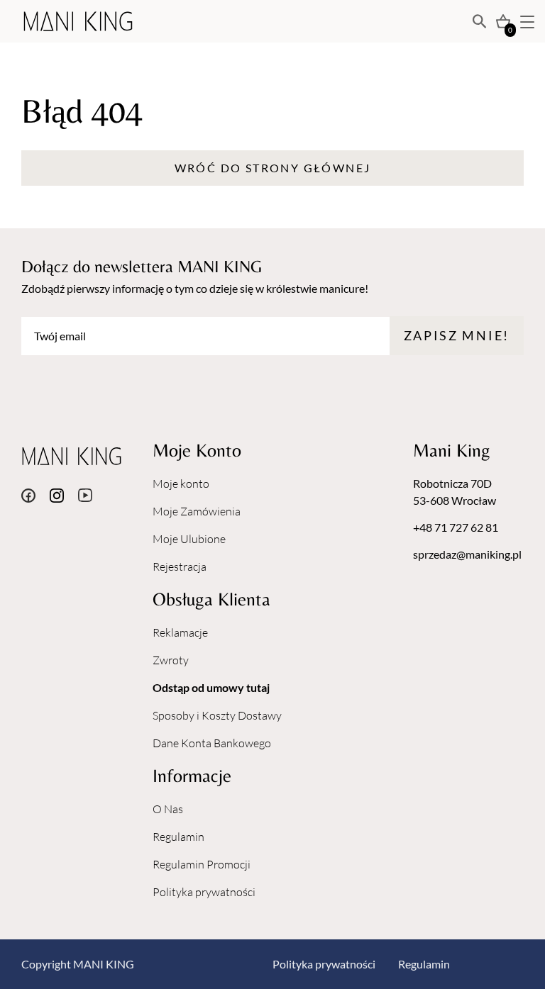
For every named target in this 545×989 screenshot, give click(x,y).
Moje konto (181, 483)
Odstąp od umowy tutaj (211, 687)
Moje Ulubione (189, 539)
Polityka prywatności (204, 892)
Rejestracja (180, 566)
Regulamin (178, 836)
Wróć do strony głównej (273, 167)
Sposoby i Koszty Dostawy (217, 715)
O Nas (168, 809)
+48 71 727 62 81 (455, 527)
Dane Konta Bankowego (212, 743)
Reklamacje (180, 632)
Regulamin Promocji (202, 864)
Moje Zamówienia (197, 511)
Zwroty (171, 660)
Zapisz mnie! (457, 335)
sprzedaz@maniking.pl (467, 554)
